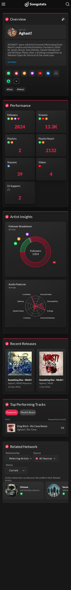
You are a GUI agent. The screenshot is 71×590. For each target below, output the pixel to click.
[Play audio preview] (11, 428)
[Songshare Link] (63, 19)
